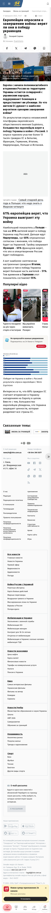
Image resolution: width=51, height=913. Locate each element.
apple (28, 826)
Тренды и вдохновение (17, 744)
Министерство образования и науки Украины (27, 711)
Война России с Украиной (20, 584)
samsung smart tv (28, 833)
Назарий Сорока (16, 36)
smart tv (11, 833)
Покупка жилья (14, 741)
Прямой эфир (13, 565)
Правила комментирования (34, 504)
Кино (10, 681)
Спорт (10, 753)
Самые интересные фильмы (19, 684)
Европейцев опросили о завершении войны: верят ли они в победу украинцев (39, 11)
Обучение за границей (17, 725)
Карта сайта (32, 535)
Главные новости (14, 558)
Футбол (10, 760)
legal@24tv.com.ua (33, 873)
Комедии (11, 695)
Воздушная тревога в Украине (20, 598)
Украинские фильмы (16, 688)
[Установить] (25, 894)
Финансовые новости (16, 661)
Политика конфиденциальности (12, 523)
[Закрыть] (46, 888)
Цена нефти (12, 654)
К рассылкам (16, 809)
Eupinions (18, 41)
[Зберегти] (44, 48)
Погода (10, 576)
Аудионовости (13, 572)
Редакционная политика (13, 500)
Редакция (7, 496)
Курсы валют (13, 658)
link (28, 463)
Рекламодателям (10, 513)
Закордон (7, 11)
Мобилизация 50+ (15, 625)
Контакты (31, 516)
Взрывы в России (14, 606)
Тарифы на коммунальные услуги (21, 665)
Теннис (10, 764)
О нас (5, 492)
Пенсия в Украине (15, 672)
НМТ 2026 (11, 718)
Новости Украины (15, 561)
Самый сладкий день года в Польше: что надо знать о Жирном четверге (23, 203)
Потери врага (13, 609)
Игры (29, 539)
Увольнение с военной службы (20, 621)
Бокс (9, 757)
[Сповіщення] (48, 3)
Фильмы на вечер (15, 691)
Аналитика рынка (15, 737)
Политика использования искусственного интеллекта (9, 530)
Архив (29, 530)
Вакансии (31, 520)
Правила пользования (12, 517)
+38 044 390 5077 (34, 452)
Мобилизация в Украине (19, 618)
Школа (10, 714)
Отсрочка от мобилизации (18, 636)
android (11, 826)
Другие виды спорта (16, 771)
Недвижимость (15, 734)
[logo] (17, 3)
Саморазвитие (13, 722)
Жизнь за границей (21, 11)
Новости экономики (17, 651)
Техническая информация (32, 510)
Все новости (13, 554)
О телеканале (8, 505)
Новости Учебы (15, 707)
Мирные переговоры (16, 595)
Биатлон (11, 767)
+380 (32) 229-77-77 (18, 870)
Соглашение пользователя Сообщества (33, 497)
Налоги (10, 669)
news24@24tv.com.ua (12, 452)
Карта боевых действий (17, 591)
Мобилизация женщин (17, 629)
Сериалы (11, 699)
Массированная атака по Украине (22, 602)
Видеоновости (13, 568)
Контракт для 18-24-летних (19, 632)
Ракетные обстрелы (15, 588)
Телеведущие (8, 509)
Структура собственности (33, 525)
